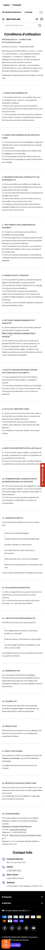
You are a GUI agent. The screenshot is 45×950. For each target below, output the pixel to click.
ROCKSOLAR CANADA (18, 937)
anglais (6, 5)
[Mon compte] (36, 19)
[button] (42, 475)
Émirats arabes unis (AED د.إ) (16, 911)
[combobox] (22, 25)
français (16, 5)
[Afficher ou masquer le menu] (3, 19)
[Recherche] (39, 25)
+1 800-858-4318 (14, 870)
